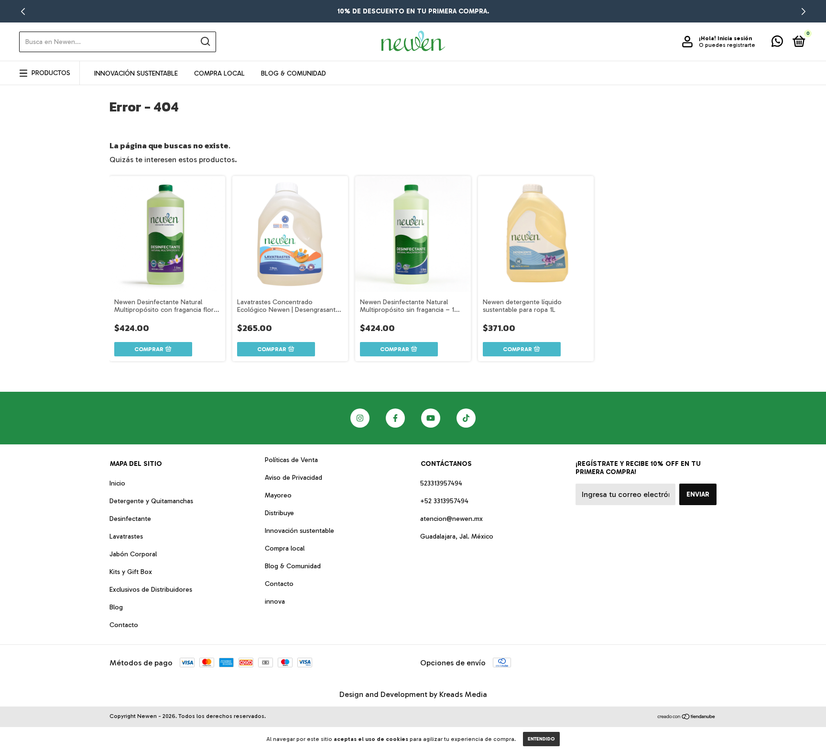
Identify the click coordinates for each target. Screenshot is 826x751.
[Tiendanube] (687, 717)
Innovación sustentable (299, 531)
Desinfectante (130, 519)
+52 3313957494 (444, 501)
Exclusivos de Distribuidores (150, 589)
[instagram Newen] (360, 418)
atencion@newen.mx (451, 519)
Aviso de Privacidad (293, 478)
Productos (51, 73)
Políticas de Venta (291, 460)
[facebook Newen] (395, 418)
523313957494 (441, 483)
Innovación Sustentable (136, 73)
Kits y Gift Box (130, 572)
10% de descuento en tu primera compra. (413, 11)
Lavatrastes (126, 536)
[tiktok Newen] (466, 418)
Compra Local (219, 73)
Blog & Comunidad (293, 73)
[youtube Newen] (430, 418)
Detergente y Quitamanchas (151, 501)
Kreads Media (463, 694)
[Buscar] (205, 41)
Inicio (117, 483)
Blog (116, 607)
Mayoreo (278, 495)
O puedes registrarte (727, 45)
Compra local (284, 548)
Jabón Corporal (133, 554)
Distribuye (279, 513)
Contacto (123, 625)
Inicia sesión (734, 38)
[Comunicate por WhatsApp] (777, 43)
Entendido (541, 739)
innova (275, 601)
